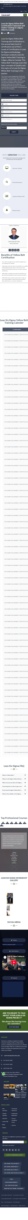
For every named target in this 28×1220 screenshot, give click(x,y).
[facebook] (10, 250)
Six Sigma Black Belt (11, 1169)
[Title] (25, 15)
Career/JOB (5, 1121)
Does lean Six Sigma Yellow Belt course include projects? (15, 790)
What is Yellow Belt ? (8, 775)
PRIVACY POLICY (22, 1205)
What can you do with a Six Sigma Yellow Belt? (15, 782)
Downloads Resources (14, 1109)
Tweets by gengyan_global (8, 944)
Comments (12, 33)
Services (14, 1125)
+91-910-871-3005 (16, 6)
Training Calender (4, 1114)
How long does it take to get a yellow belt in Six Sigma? (15, 786)
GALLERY (4, 1118)
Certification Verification (14, 1114)
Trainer (5, 33)
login (21, 11)
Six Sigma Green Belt (11, 1166)
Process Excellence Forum (14, 1120)
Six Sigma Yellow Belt (11, 1163)
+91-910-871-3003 (7, 6)
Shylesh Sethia (14, 241)
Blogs (3, 1124)
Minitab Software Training (13, 1188)
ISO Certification (11, 1185)
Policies (4, 1127)
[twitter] (15, 250)
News (25, 11)
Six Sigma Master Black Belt (13, 1173)
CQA (11, 1179)
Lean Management (11, 1182)
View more (6, 1099)
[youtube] (18, 250)
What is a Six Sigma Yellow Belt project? (13, 779)
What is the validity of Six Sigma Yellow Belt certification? (15, 794)
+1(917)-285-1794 (7, 1068)
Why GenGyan (4, 1109)
